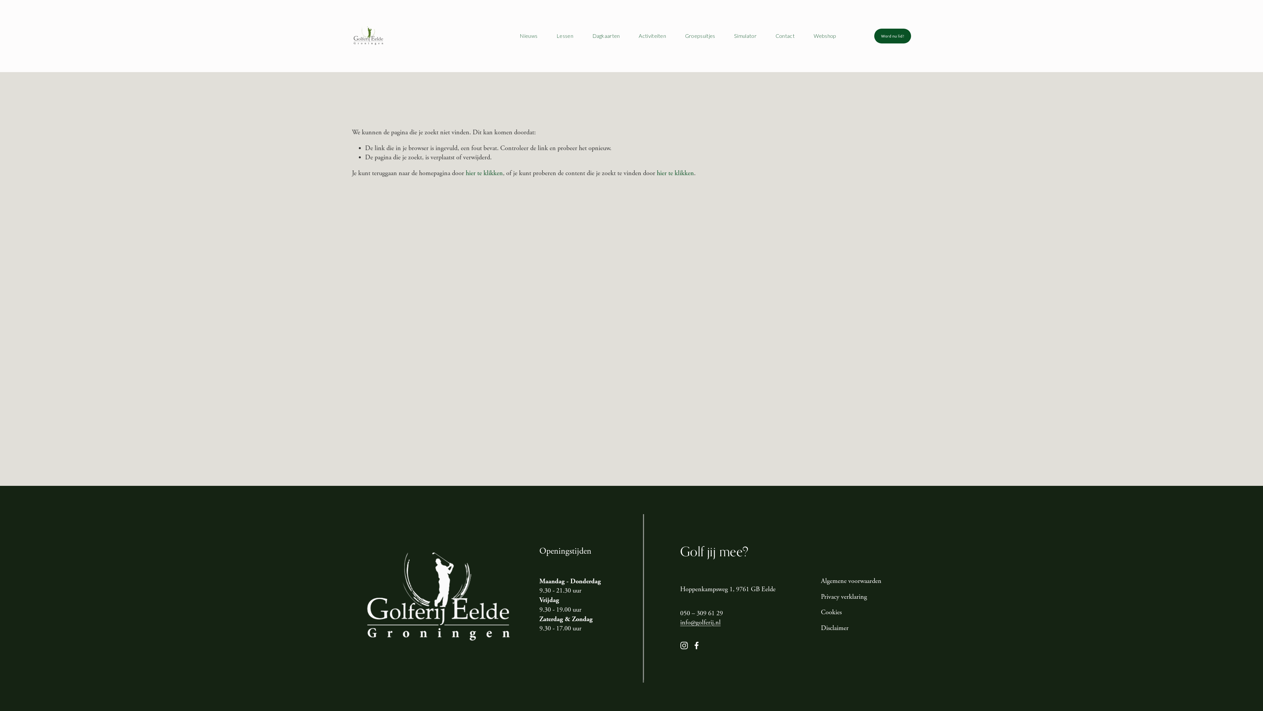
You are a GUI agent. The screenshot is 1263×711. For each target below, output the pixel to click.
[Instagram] (684, 645)
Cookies (831, 612)
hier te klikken (484, 173)
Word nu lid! (892, 36)
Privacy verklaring (844, 597)
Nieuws (528, 36)
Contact (785, 36)
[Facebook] (697, 645)
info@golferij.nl (700, 623)
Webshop (825, 36)
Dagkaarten (606, 36)
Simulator (745, 36)
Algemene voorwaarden (851, 581)
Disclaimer (835, 628)
